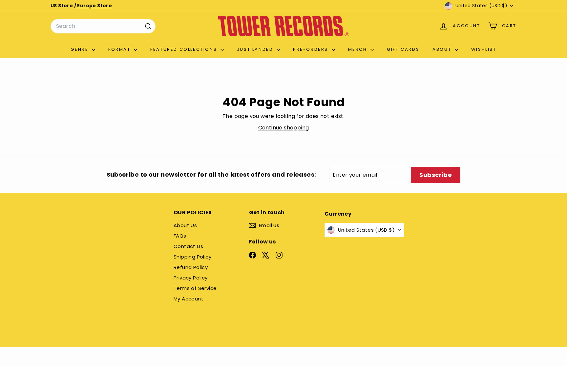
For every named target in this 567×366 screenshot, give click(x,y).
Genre (80, 49)
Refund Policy (191, 267)
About (442, 49)
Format (120, 49)
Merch (358, 49)
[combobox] (103, 26)
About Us (185, 225)
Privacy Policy (191, 277)
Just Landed (256, 49)
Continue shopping (283, 127)
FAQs (180, 235)
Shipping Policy (192, 256)
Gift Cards (403, 49)
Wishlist (483, 49)
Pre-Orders (311, 49)
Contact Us (188, 246)
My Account (188, 298)
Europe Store (94, 5)
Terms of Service (195, 288)
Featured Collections (184, 49)
